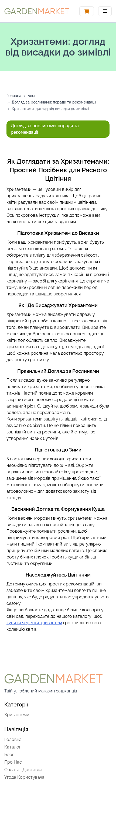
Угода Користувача (24, 777)
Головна (13, 96)
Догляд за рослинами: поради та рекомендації (54, 102)
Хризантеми (16, 714)
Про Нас (13, 762)
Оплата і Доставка (23, 769)
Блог (32, 96)
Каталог (12, 747)
